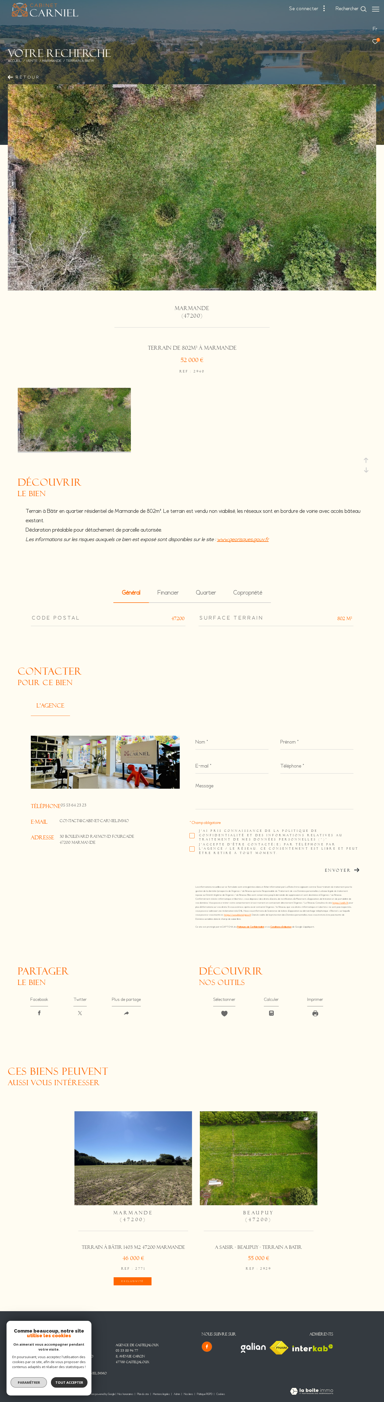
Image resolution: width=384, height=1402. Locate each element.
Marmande (51, 61)
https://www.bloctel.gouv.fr (237, 915)
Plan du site (143, 1394)
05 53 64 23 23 (73, 805)
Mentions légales (161, 1394)
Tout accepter (69, 1382)
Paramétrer (29, 1382)
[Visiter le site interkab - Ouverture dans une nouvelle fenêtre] (312, 1347)
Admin (177, 1394)
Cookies (220, 1394)
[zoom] (74, 450)
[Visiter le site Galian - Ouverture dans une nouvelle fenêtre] (253, 1348)
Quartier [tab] (206, 593)
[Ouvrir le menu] (375, 9)
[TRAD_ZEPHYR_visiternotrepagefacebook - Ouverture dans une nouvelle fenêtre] (207, 1346)
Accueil (14, 61)
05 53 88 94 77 (127, 1350)
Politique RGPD (204, 1394)
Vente (31, 61)
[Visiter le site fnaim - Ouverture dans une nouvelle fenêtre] (279, 1348)
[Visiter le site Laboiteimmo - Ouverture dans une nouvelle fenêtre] (311, 1392)
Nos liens (189, 1394)
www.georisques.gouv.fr (243, 539)
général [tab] (131, 593)
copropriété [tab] (247, 593)
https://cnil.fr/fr (340, 903)
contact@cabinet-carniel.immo (94, 821)
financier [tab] (168, 593)
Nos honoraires (125, 1394)
